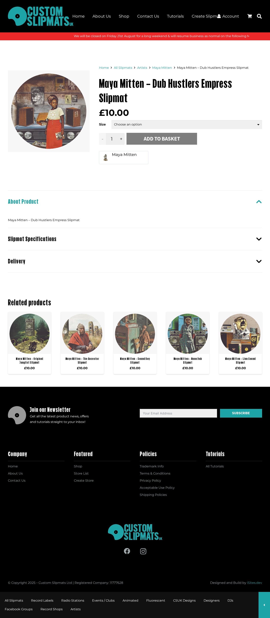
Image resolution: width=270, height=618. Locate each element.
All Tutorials (215, 466)
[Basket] (249, 16)
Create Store (84, 480)
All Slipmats (123, 68)
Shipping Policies (153, 495)
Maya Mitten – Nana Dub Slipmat (188, 360)
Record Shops (52, 609)
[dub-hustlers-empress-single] (48, 111)
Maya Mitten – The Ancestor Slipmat (82, 360)
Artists (142, 68)
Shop (78, 466)
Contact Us (16, 480)
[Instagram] (143, 551)
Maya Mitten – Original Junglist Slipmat (29, 360)
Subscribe (241, 413)
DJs (230, 600)
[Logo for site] (40, 16)
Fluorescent (155, 600)
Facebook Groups (19, 609)
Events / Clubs (103, 600)
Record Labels (42, 600)
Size (102, 124)
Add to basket (162, 138)
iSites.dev (254, 583)
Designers (212, 600)
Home (104, 68)
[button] (259, 16)
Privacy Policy (150, 480)
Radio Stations (72, 600)
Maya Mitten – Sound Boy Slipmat (135, 360)
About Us (15, 473)
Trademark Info (152, 466)
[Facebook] (127, 551)
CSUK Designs (184, 600)
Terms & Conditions (155, 473)
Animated (130, 600)
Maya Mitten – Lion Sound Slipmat (240, 360)
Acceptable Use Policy (157, 488)
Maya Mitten (162, 68)
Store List (81, 473)
